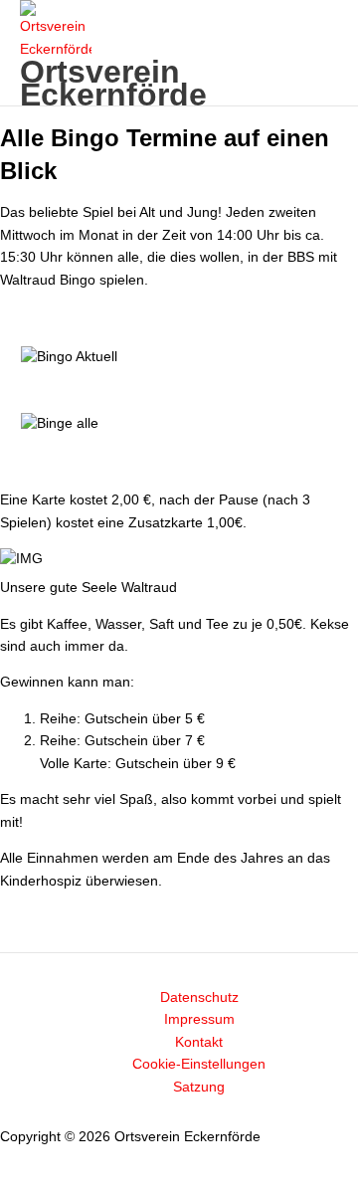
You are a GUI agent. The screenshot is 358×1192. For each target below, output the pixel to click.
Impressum (199, 1019)
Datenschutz (199, 997)
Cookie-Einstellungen (199, 1064)
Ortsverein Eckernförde (113, 83)
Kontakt (199, 1042)
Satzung (199, 1087)
